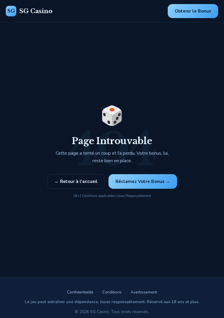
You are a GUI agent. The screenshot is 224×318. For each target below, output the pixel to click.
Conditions (112, 292)
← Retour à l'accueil (76, 181)
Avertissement (144, 292)
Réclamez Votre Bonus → (143, 181)
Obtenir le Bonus (193, 11)
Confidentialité (80, 292)
